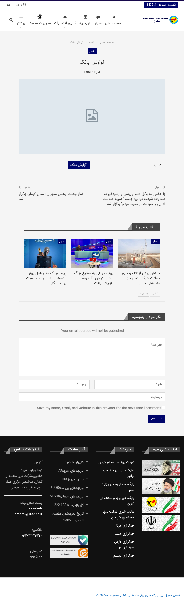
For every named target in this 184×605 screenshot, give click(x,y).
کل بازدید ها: (75, 505)
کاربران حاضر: (75, 462)
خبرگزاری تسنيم (123, 555)
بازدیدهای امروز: (73, 470)
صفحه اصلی (114, 23)
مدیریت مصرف (40, 23)
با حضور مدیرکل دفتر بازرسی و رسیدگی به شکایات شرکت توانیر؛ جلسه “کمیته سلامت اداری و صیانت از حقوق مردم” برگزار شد (134, 199)
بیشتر (21, 23)
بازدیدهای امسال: (72, 496)
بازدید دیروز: (75, 479)
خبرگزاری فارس (124, 541)
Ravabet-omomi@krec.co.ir (28, 511)
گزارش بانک (78, 165)
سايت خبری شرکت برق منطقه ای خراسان (118, 514)
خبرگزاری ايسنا (124, 533)
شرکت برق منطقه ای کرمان (116, 462)
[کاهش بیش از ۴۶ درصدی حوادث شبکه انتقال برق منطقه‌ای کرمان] (139, 253)
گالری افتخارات (65, 23)
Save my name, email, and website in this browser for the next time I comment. (98, 408)
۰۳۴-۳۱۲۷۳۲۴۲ (32, 535)
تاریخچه (85, 23)
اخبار (98, 23)
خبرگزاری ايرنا (125, 525)
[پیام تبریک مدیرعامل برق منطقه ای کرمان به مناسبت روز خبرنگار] (45, 253)
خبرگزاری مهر (125, 547)
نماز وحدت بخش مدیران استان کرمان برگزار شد (51, 196)
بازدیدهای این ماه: (71, 488)
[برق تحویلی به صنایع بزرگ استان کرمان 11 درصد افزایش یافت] (92, 253)
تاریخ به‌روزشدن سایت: (68, 513)
